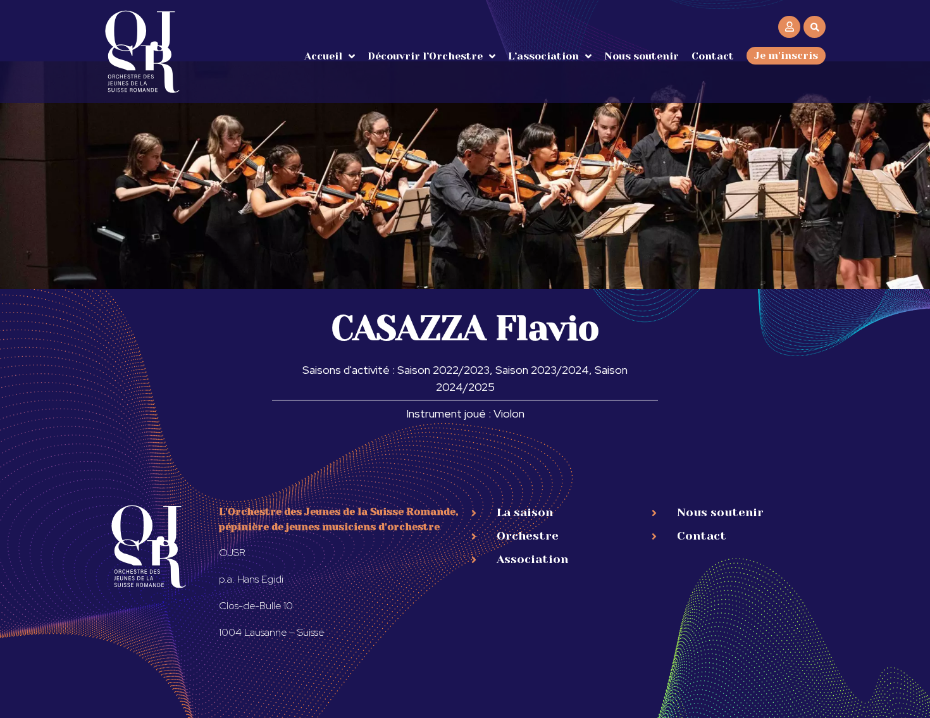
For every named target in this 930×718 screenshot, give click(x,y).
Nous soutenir (641, 56)
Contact (712, 56)
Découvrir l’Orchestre (425, 56)
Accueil (323, 56)
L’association (543, 56)
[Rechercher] (814, 27)
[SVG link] (142, 51)
